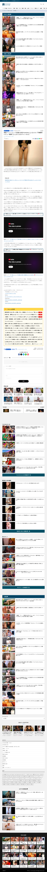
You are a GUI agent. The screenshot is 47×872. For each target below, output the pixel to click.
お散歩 (24, 776)
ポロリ (5, 780)
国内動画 (11, 130)
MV (42, 774)
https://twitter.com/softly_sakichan (13, 303)
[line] (39, 138)
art (9, 774)
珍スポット (5, 761)
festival (18, 774)
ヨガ (16, 780)
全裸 (29, 780)
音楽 (3, 765)
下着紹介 (21, 780)
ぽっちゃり (35, 776)
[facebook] (35, 138)
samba (5, 776)
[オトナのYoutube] (6, 4)
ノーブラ (33, 778)
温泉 (16, 782)
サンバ (10, 778)
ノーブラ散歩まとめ (6, 752)
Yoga (14, 776)
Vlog (10, 776)
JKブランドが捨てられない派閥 (28, 774)
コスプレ (5, 778)
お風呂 (29, 776)
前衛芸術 (34, 780)
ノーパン (27, 778)
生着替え (25, 782)
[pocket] (41, 138)
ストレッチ (16, 778)
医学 (39, 780)
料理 (12, 782)
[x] (36, 138)
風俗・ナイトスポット (7, 767)
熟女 (20, 782)
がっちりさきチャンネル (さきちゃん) (13, 296)
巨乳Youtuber (6, 782)
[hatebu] (38, 138)
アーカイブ (5, 716)
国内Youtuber (6, 130)
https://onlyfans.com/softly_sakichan (13, 299)
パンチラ (39, 778)
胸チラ (35, 782)
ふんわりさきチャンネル (9, 136)
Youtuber (19, 776)
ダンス (22, 778)
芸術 (8, 784)
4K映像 (5, 774)
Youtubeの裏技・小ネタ (7, 742)
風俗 (32, 784)
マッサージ (10, 780)
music (38, 774)
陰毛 (18, 784)
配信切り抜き (5, 763)
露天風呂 (23, 784)
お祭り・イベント (6, 748)
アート (40, 776)
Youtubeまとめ (5, 744)
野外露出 (13, 784)
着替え (30, 782)
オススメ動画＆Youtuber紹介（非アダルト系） (11, 746)
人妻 (25, 780)
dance (13, 774)
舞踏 (4, 784)
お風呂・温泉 (5, 750)
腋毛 (40, 782)
